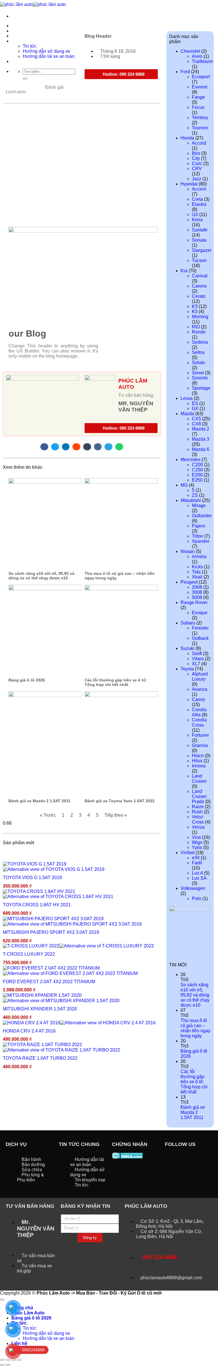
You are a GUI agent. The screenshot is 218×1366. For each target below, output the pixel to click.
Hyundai (189, 183)
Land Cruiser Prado (199, 796)
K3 (195, 306)
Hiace (198, 755)
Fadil (197, 862)
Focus (198, 107)
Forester (200, 628)
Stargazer (201, 250)
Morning (200, 316)
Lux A (197, 873)
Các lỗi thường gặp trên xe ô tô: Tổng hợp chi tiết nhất (116, 682)
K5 (195, 311)
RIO (196, 326)
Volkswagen (193, 888)
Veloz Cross (198, 819)
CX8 (196, 423)
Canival (199, 275)
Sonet (198, 372)
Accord (199, 143)
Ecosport (201, 76)
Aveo (197, 56)
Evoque (199, 612)
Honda (187, 138)
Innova (199, 765)
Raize (198, 806)
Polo (196, 898)
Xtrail (197, 577)
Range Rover (194, 602)
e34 (196, 857)
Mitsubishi (191, 500)
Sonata (199, 240)
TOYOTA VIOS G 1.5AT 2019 (32, 877)
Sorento (200, 377)
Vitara (198, 658)
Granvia (200, 745)
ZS (195, 495)
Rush (197, 811)
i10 (195, 214)
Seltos (198, 352)
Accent (199, 189)
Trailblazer (202, 61)
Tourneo (200, 127)
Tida (196, 571)
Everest (199, 87)
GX (195, 408)
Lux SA (199, 878)
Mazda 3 (200, 439)
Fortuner (200, 735)
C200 (197, 464)
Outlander (202, 515)
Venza (198, 827)
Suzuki (187, 648)
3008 (197, 592)
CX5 (196, 418)
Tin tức (30, 1328)
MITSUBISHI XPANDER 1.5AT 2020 (40, 1008)
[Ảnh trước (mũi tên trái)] (2, 1365)
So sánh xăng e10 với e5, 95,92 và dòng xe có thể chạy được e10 (41, 575)
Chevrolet (190, 51)
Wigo (197, 842)
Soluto (198, 362)
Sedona (200, 342)
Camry (198, 699)
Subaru (188, 622)
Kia (184, 270)
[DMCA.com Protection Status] (127, 1155)
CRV (197, 168)
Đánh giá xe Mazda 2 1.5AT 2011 (39, 801)
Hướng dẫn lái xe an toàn (48, 1338)
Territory (200, 117)
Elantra (199, 204)
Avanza (199, 689)
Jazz (196, 178)
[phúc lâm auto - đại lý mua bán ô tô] (33, 4)
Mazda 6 (200, 449)
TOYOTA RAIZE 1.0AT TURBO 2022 (40, 1058)
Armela (199, 556)
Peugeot (189, 582)
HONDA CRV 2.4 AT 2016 (29, 1031)
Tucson (199, 260)
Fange (198, 97)
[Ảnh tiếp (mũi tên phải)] (8, 1365)
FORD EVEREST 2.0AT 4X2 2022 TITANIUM (49, 981)
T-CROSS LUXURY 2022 (29, 954)
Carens (199, 286)
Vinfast (187, 852)
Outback (200, 638)
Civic (197, 163)
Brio (196, 153)
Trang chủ (22, 25)
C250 (197, 469)
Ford (185, 71)
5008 (197, 597)
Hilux (197, 760)
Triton (197, 536)
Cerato (199, 296)
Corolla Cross (199, 722)
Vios (196, 837)
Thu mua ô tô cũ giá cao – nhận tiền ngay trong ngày (195, 1028)
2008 (197, 587)
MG (184, 485)
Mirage (199, 505)
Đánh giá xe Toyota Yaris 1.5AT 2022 (120, 801)
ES (195, 403)
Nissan (188, 551)
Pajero (198, 525)
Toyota (187, 668)
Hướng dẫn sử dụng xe (46, 1333)
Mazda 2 (200, 429)
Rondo (199, 332)
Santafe (199, 229)
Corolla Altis (199, 712)
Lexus (187, 398)
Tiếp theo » (115, 815)
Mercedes (190, 459)
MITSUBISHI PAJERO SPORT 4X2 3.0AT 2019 (51, 932)
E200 (197, 474)
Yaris (197, 847)
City (196, 158)
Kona (197, 219)
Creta (197, 199)
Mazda (187, 413)
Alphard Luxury (200, 676)
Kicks (197, 566)
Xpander (200, 541)
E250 (197, 480)
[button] (44, 446)
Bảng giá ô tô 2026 (27, 680)
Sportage (201, 388)
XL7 (196, 663)
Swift (197, 653)
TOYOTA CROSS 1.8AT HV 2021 (37, 904)
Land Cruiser (199, 779)
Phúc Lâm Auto (28, 1312)
